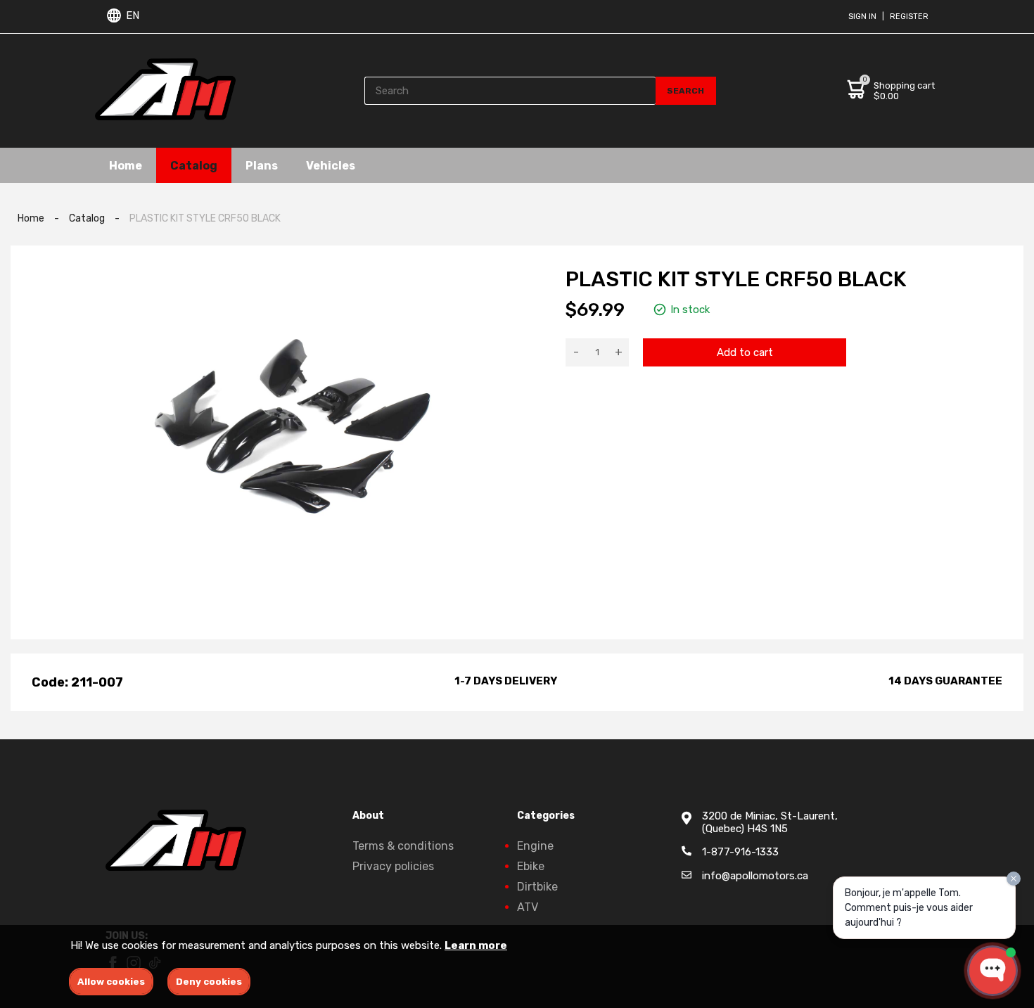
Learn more (476, 945)
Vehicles (330, 165)
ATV (527, 907)
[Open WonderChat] (992, 971)
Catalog (193, 165)
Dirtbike (537, 886)
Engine (535, 846)
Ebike (530, 866)
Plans (261, 165)
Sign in (862, 16)
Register (909, 16)
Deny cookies (209, 981)
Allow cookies (111, 981)
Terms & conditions (403, 846)
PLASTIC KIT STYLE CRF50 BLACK (205, 218)
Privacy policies (393, 866)
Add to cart (745, 352)
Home (125, 165)
